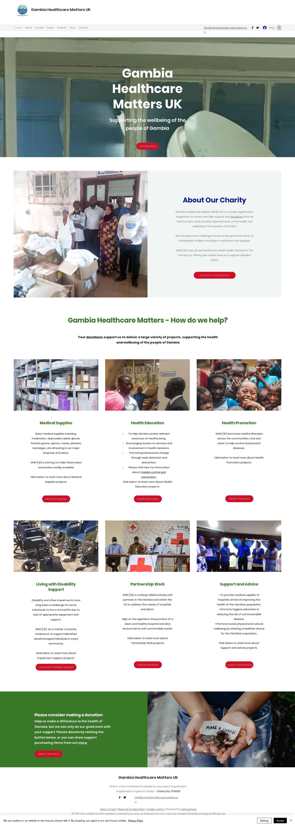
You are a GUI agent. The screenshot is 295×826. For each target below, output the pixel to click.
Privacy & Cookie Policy (131, 809)
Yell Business (189, 809)
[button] (279, 27)
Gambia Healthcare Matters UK (61, 9)
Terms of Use (108, 809)
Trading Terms (155, 809)
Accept (280, 820)
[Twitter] (257, 27)
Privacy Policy (135, 820)
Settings (264, 820)
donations (236, 216)
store (82, 743)
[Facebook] (252, 27)
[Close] (291, 820)
